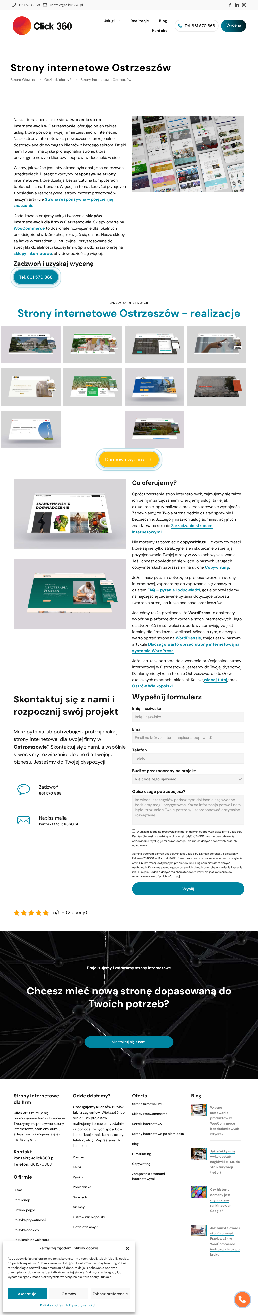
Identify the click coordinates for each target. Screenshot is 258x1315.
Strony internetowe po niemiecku (158, 1134)
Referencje (22, 1200)
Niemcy (79, 1207)
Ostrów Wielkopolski (152, 686)
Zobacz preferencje (110, 1293)
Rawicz (78, 1177)
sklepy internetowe (33, 253)
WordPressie (188, 638)
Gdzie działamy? (57, 79)
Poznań (78, 1157)
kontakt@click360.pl (58, 824)
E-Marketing (141, 1154)
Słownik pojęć (24, 1210)
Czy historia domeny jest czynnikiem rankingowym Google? (221, 1200)
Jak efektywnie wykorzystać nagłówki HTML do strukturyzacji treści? (225, 1162)
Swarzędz (80, 1197)
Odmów (69, 1293)
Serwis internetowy (147, 1124)
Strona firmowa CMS (148, 1104)
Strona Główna (23, 79)
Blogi (135, 1144)
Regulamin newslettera (31, 1240)
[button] (127, 1248)
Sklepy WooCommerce (150, 1114)
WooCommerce (29, 228)
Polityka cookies (51, 1305)
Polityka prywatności (80, 1305)
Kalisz (77, 1167)
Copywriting (217, 567)
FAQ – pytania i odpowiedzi (173, 590)
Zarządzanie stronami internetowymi (148, 1176)
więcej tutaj (215, 679)
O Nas (18, 1190)
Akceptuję (27, 1293)
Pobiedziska (82, 1187)
